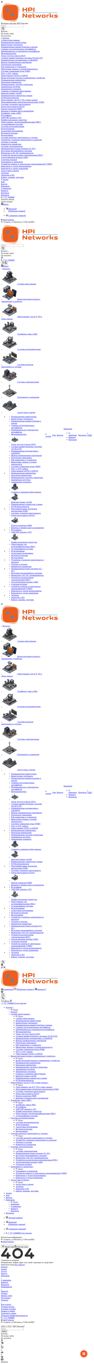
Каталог (14, 1012)
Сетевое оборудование (25, 1018)
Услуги (4, 1271)
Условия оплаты (7, 1307)
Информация (6, 1287)
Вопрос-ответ (6, 1296)
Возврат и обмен (8, 1311)
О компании (6, 1280)
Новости (4, 1291)
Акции (4, 1269)
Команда (4, 1282)
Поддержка (5, 1298)
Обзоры (4, 1293)
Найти (4, 1331)
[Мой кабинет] (2, 965)
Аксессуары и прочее (25, 1184)
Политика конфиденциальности (14, 1315)
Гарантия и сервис (8, 1313)
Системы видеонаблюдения (27, 1122)
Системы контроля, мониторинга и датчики (34, 1138)
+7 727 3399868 (8, 197)
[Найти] (3, 28)
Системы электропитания (26, 1151)
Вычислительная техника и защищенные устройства (38, 1060)
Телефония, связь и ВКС (26, 1105)
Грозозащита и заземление (27, 1171)
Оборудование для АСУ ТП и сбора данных (34, 1087)
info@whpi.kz (8, 220)
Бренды (4, 1273)
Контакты (5, 1285)
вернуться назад (7, 1265)
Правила (4, 1300)
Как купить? (6, 1304)
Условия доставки (8, 1309)
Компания (15, 1204)
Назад (15, 1010)
